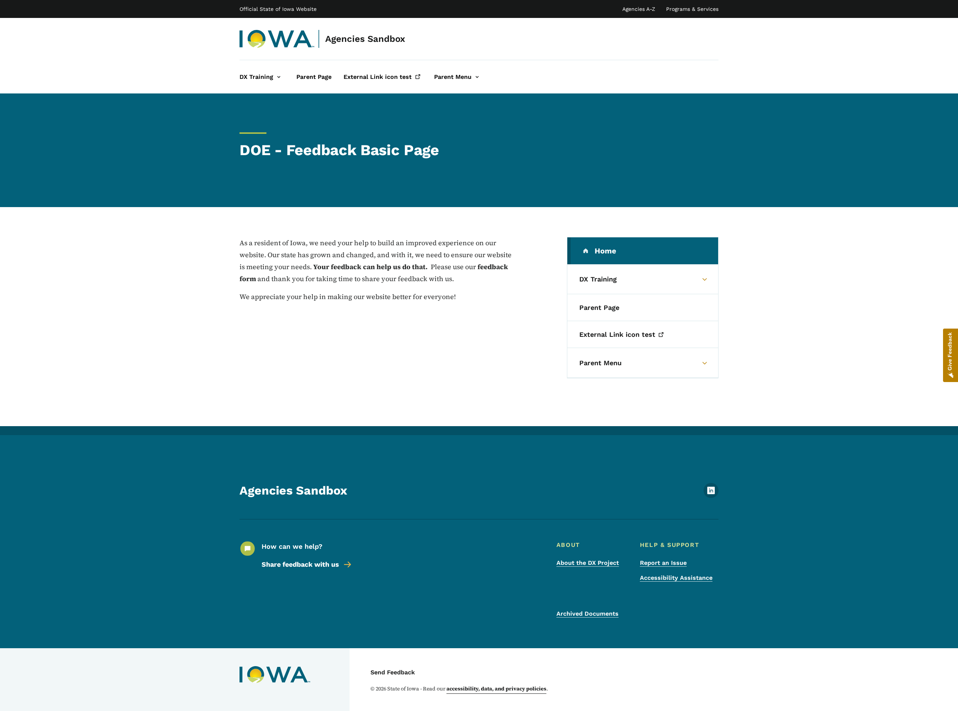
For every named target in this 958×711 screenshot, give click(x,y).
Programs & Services (692, 9)
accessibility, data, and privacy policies (496, 688)
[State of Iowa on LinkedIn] (711, 495)
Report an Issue (663, 562)
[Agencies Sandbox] (277, 39)
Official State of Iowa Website (278, 9)
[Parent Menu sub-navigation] (477, 76)
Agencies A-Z (638, 9)
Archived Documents (587, 613)
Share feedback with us (300, 564)
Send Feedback (392, 672)
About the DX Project (587, 562)
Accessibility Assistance (676, 577)
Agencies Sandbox (365, 39)
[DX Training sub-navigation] (278, 76)
